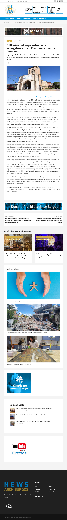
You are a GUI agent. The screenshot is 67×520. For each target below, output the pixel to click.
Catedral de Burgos (13, 239)
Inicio (6, 18)
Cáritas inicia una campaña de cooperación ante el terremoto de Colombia (27, 333)
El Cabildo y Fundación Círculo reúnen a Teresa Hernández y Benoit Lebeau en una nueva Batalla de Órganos (18, 256)
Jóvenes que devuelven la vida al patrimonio (19, 364)
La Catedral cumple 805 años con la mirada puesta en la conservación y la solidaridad (49, 256)
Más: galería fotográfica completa (48, 97)
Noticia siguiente (56, 216)
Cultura (34, 18)
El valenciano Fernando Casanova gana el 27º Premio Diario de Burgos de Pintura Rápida (18, 221)
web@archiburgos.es (23, 1)
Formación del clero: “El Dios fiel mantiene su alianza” (30, 415)
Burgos (10, 22)
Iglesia (12, 18)
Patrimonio (26, 18)
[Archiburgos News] (10, 10)
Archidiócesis (10, 237)
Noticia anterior (10, 216)
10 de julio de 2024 (14, 63)
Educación (41, 18)
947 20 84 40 (13, 1)
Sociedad (18, 18)
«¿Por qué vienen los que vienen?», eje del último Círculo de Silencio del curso (49, 221)
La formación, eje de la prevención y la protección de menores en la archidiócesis (28, 301)
